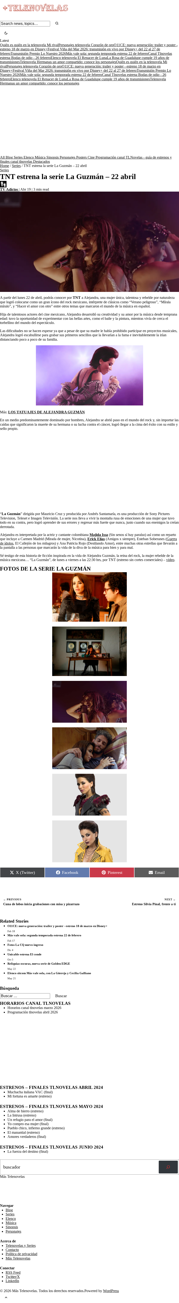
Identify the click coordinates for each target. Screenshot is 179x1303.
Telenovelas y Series (21, 1245)
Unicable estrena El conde (24, 954)
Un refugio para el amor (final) (29, 1120)
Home (4, 166)
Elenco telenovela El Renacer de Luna (79, 58)
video (170, 560)
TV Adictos (9, 189)
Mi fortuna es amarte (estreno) (29, 1096)
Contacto (12, 1250)
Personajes (68, 157)
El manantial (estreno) (23, 1132)
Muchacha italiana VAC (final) (30, 1092)
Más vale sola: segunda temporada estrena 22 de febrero (107, 54)
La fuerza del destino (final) (27, 1151)
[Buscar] (168, 1167)
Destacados (41, 161)
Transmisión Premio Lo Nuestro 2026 (38, 54)
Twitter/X (13, 1277)
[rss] (3, 1200)
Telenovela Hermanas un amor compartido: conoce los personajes (68, 62)
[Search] (57, 24)
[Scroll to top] (6, 1298)
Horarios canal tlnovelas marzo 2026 (34, 1008)
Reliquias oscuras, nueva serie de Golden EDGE (38, 963)
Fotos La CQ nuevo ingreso (25, 945)
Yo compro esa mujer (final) (27, 1124)
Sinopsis (53, 157)
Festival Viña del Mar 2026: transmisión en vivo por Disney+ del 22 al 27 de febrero (75, 70)
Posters (82, 157)
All (3, 157)
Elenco (29, 157)
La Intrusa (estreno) (21, 1115)
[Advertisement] (89, 120)
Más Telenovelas (18, 1258)
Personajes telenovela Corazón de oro (86, 45)
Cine (92, 157)
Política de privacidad (21, 1254)
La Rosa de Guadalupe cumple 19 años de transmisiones (108, 79)
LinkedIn (12, 1281)
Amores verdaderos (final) (26, 1137)
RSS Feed (9, 1190)
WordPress (111, 1291)
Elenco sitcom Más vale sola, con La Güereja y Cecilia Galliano (49, 973)
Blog (10, 157)
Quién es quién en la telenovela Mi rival (29, 45)
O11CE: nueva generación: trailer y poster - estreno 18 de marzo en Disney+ (57, 926)
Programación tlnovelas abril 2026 (32, 1012)
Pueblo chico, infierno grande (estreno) (36, 1128)
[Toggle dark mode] (6, 34)
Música (40, 157)
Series (19, 157)
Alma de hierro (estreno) (25, 1111)
